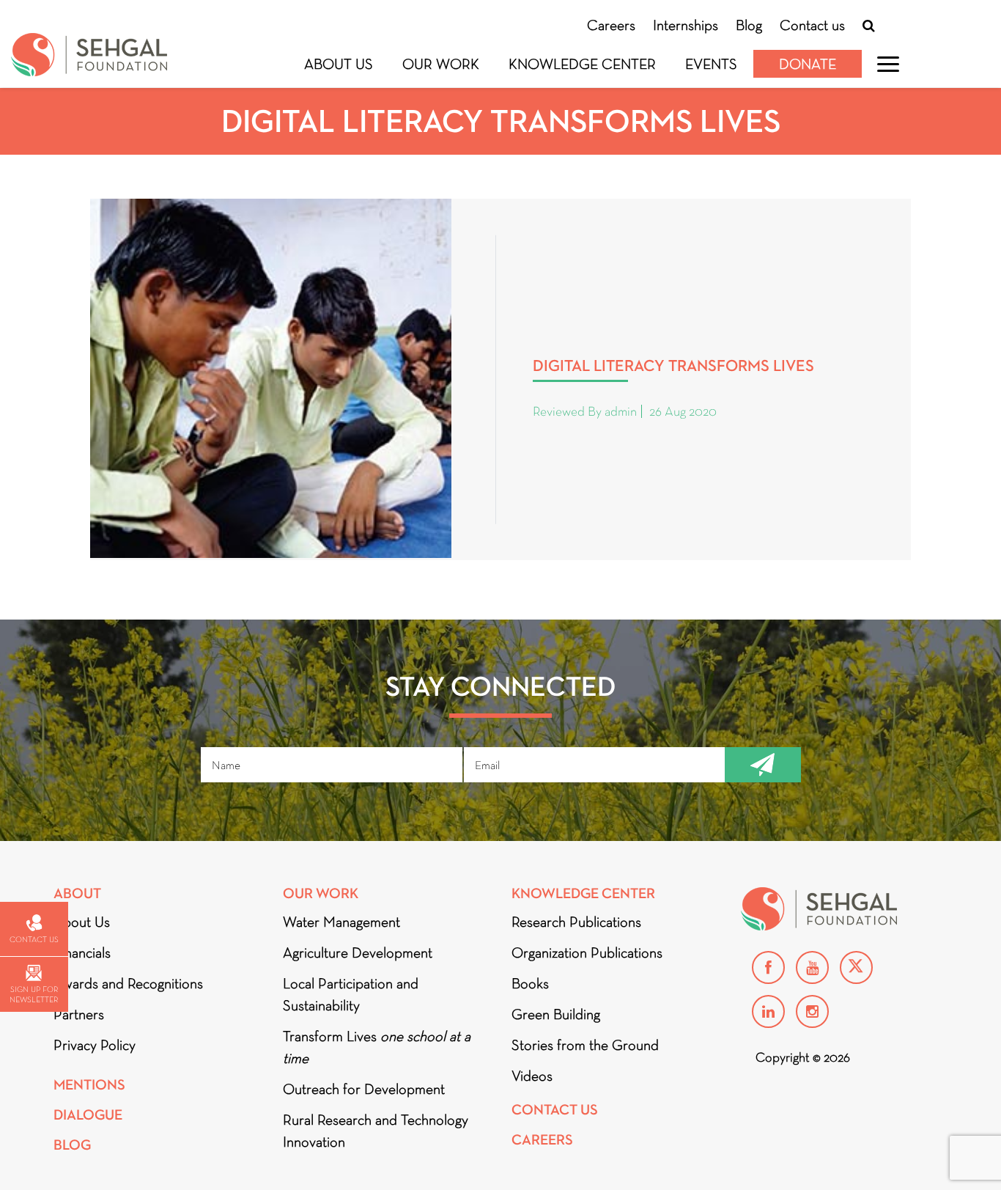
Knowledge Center (582, 64)
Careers (611, 25)
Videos (532, 1075)
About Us (338, 64)
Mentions (89, 1084)
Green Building (555, 1014)
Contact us (812, 25)
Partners (78, 1014)
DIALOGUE (87, 1114)
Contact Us (554, 1109)
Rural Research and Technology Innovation (375, 1130)
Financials (82, 952)
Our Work (440, 64)
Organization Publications (586, 952)
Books (530, 983)
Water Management (341, 921)
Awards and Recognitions (128, 983)
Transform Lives (376, 1047)
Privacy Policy (94, 1045)
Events (711, 64)
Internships (685, 25)
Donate (807, 64)
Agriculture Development (357, 952)
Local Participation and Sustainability (350, 994)
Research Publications (576, 921)
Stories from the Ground (585, 1045)
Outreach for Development (364, 1089)
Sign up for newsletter (34, 994)
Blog (749, 25)
